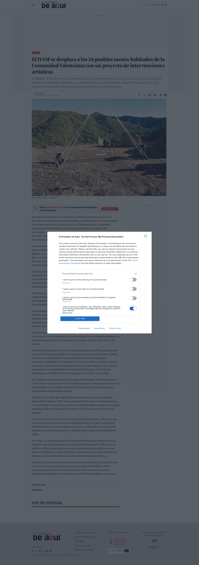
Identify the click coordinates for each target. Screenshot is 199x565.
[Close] (146, 237)
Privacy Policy (115, 328)
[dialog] (99, 282)
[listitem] (99, 273)
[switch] (133, 279)
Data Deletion (84, 328)
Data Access (99, 328)
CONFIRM (80, 319)
